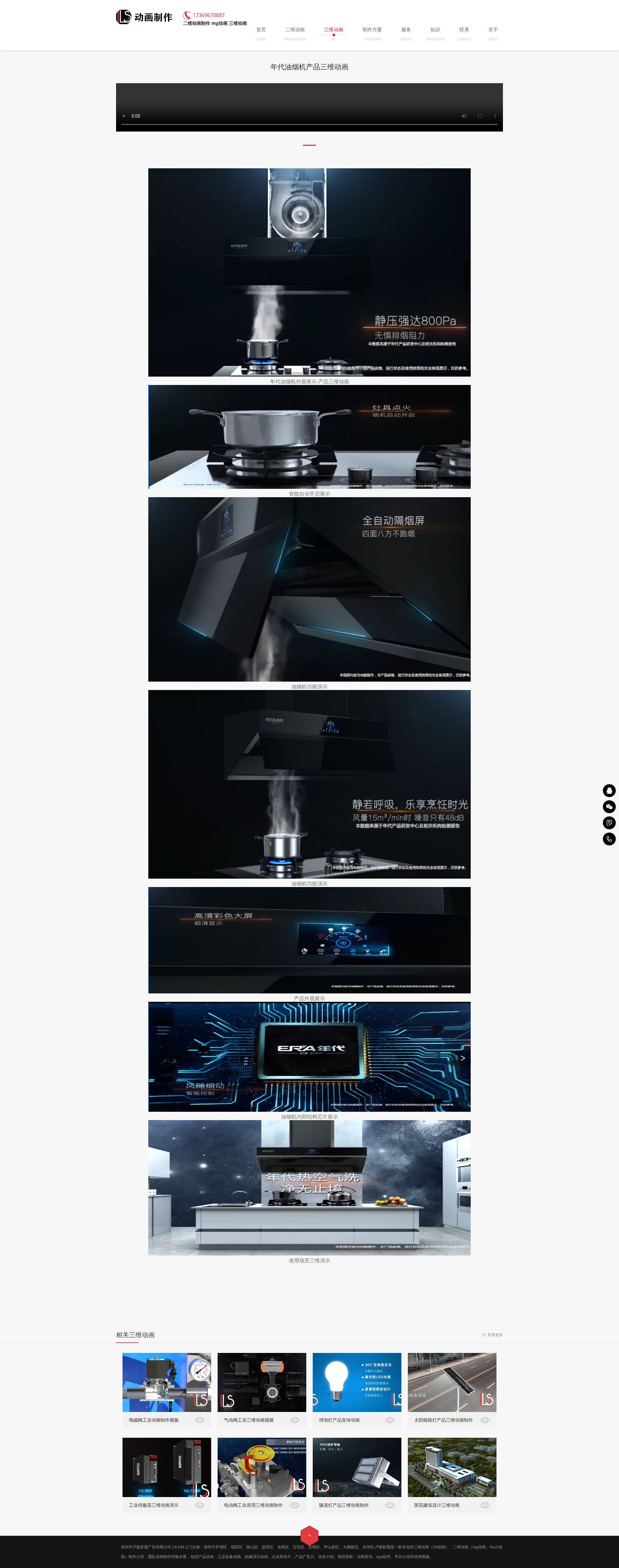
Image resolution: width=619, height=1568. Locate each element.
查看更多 (495, 1334)
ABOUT (493, 39)
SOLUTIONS (372, 39)
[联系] (609, 822)
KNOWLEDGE (435, 39)
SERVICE (406, 39)
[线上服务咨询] (609, 790)
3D (334, 39)
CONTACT (464, 39)
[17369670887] (609, 839)
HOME (261, 39)
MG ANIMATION (295, 39)
